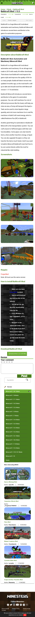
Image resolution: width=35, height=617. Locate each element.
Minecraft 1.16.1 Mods (13, 436)
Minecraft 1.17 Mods (12, 415)
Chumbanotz (12, 544)
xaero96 (11, 485)
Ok (24, 615)
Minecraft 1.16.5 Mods (13, 403)
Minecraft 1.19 (10, 456)
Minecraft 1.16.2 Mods (13, 432)
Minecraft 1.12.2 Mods (13, 407)
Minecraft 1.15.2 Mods (13, 448)
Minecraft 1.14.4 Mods (13, 419)
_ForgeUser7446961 (10, 505)
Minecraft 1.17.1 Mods (13, 399)
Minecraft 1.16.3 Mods (13, 428)
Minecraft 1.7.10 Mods (13, 444)
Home (3, 9)
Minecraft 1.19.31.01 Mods (14, 452)
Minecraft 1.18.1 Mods (13, 391)
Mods (9, 9)
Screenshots (18, 14)
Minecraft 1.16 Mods (12, 411)
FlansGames (12, 525)
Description (4, 14)
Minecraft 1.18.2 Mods (13, 440)
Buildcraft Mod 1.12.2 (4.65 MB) (18, 353)
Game (7, 460)
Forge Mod (5, 274)
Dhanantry (12, 582)
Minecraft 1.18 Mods (12, 395)
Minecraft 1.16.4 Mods (13, 423)
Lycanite (11, 563)
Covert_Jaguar (12, 20)
